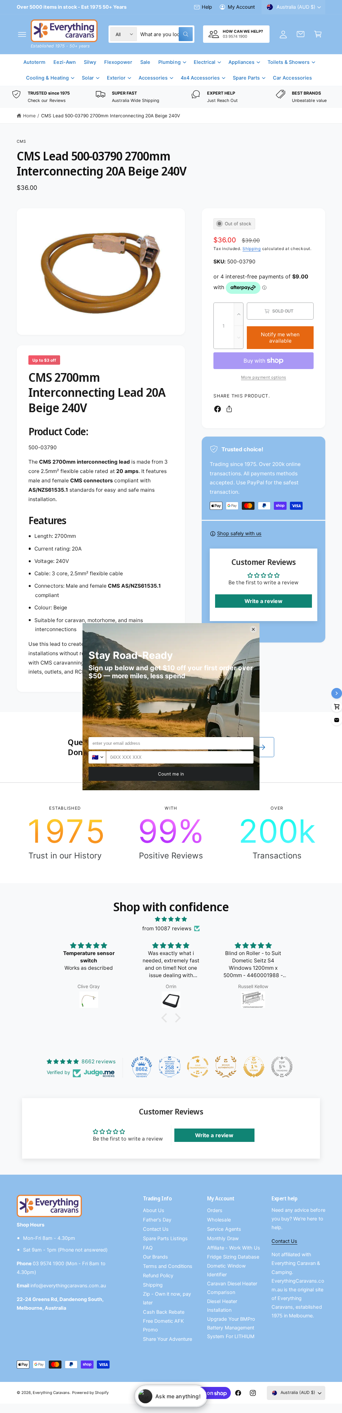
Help (207, 7)
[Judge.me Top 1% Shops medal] (254, 1066)
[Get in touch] (300, 34)
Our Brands (155, 1257)
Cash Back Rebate (163, 1312)
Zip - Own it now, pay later (167, 1298)
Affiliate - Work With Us (233, 1248)
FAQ (148, 1248)
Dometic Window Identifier (226, 1270)
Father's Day (157, 1220)
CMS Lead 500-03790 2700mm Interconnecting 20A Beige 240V (110, 115)
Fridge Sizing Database (233, 1257)
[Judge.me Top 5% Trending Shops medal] (282, 1066)
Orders (214, 1210)
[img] (170, 919)
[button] (22, 34)
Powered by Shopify (90, 1392)
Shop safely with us (239, 534)
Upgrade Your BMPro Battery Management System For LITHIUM (231, 1327)
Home (29, 115)
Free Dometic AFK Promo (163, 1325)
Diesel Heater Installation (222, 1305)
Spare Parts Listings (165, 1238)
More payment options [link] (263, 377)
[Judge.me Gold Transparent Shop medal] (197, 1066)
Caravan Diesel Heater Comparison (232, 1288)
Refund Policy (158, 1276)
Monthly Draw (222, 1238)
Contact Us (156, 1229)
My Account (241, 7)
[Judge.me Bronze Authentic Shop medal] (225, 1066)
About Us (153, 1210)
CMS (21, 141)
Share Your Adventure (167, 1339)
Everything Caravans (51, 1392)
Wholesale (218, 1220)
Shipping (251, 248)
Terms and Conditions (167, 1266)
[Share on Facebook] (217, 409)
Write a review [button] (263, 601)
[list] (171, 97)
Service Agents (224, 1229)
